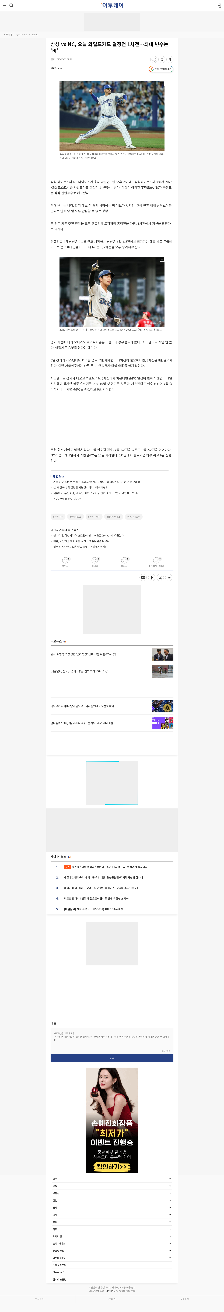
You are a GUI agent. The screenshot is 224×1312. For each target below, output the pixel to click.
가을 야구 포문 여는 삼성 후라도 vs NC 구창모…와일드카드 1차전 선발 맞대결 (96, 482)
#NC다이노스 (133, 516)
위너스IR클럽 (59, 1279)
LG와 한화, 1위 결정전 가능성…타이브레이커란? (80, 487)
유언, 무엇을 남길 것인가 (67, 498)
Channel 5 (59, 1272)
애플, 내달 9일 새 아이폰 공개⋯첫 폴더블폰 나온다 (81, 541)
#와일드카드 (94, 516)
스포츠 (35, 34)
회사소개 (39, 1299)
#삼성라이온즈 (114, 516)
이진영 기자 (57, 68)
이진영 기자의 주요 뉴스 (65, 530)
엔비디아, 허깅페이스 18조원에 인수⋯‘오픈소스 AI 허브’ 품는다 (88, 535)
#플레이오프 (75, 516)
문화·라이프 (21, 34)
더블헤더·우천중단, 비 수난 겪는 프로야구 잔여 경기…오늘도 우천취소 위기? (95, 493)
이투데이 (8, 34)
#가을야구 (58, 516)
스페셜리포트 (59, 1265)
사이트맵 (184, 1299)
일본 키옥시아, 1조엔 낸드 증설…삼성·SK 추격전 (80, 546)
